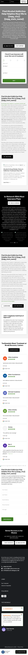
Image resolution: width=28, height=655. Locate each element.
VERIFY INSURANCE (8, 542)
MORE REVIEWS (14, 350)
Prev (21, 165)
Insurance (11, 199)
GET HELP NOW (7, 156)
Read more (10, 453)
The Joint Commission (6, 119)
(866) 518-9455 (9, 46)
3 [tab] (13, 242)
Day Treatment (4, 583)
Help (4, 13)
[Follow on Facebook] (2, 596)
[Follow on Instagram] (5, 596)
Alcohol (11, 11)
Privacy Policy (20, 646)
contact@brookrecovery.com (11, 568)
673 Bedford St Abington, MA (11, 570)
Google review (7, 368)
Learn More (6, 182)
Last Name (5, 72)
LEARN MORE (7, 305)
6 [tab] (17, 242)
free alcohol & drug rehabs (7, 301)
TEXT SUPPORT (20, 46)
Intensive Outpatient (6, 585)
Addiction (20, 11)
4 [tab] (14, 242)
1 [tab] (10, 242)
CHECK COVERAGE (15, 203)
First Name (5, 66)
